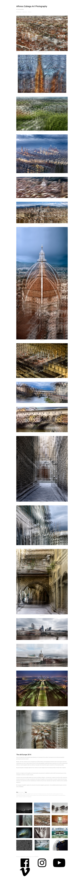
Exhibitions (18, 11)
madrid (53, 795)
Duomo (32, 793)
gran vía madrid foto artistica (36, 795)
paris (64, 795)
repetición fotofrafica (27, 796)
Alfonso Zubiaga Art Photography (31, 6)
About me (25, 11)
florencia (61, 793)
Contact (29, 11)
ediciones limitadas (38, 793)
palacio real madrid (59, 795)
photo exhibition (19, 796)
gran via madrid (27, 795)
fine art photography (55, 793)
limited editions (45, 795)
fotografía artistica (19, 795)
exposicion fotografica (46, 793)
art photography (19, 793)
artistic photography (26, 793)
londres (50, 795)
